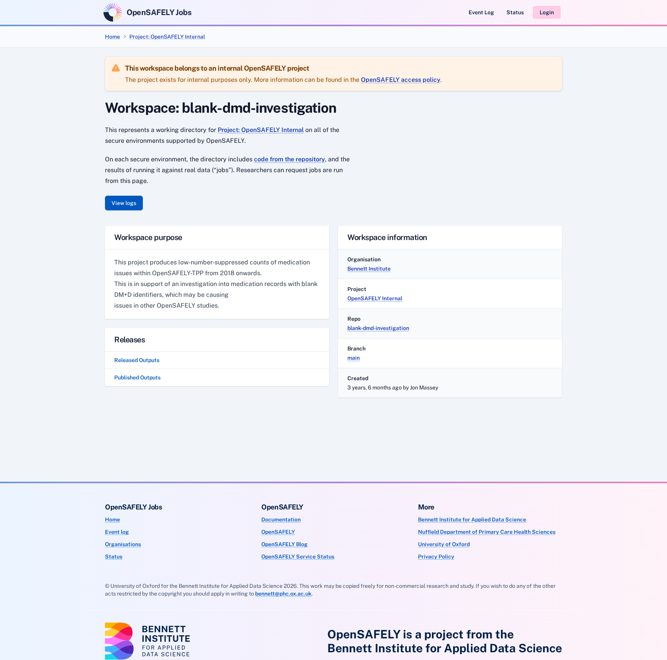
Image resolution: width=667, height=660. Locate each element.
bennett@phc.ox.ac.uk (283, 594)
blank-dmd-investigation (378, 328)
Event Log (481, 12)
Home (112, 37)
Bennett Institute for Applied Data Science (472, 519)
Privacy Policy (436, 556)
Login (547, 12)
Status (515, 12)
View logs (124, 203)
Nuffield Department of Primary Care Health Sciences (486, 532)
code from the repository (289, 159)
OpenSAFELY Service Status (297, 556)
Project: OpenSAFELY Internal (167, 37)
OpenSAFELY (278, 532)
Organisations (123, 544)
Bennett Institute (369, 269)
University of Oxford (444, 544)
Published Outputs (137, 377)
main (353, 358)
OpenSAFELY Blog (284, 544)
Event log (117, 532)
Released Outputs (136, 360)
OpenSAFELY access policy (400, 79)
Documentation (281, 519)
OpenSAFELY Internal (374, 298)
